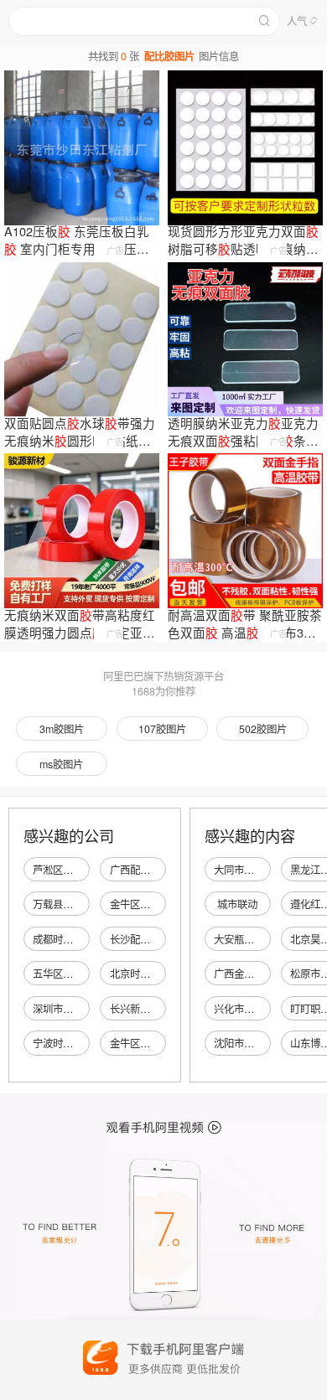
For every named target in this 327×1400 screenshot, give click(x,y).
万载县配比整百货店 (78, 904)
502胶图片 (263, 728)
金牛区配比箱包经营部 (160, 1043)
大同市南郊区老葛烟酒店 (269, 869)
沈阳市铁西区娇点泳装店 (269, 1043)
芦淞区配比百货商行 (78, 869)
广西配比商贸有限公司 (160, 869)
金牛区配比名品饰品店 (160, 904)
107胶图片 (162, 728)
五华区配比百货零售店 (83, 973)
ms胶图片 (61, 764)
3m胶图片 (61, 728)
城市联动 (237, 904)
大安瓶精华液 (244, 939)
